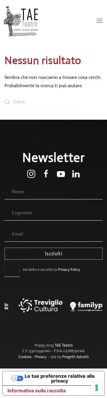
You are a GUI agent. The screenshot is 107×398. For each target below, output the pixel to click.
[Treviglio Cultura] (31, 309)
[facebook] (46, 173)
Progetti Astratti (75, 356)
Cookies (25, 356)
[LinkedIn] (75, 173)
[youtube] (60, 173)
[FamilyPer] (80, 309)
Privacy (40, 356)
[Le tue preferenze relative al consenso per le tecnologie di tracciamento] (96, 387)
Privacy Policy (69, 269)
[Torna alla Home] (21, 21)
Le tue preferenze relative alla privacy (60, 378)
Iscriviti (53, 253)
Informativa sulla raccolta (36, 391)
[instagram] (31, 173)
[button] (100, 21)
